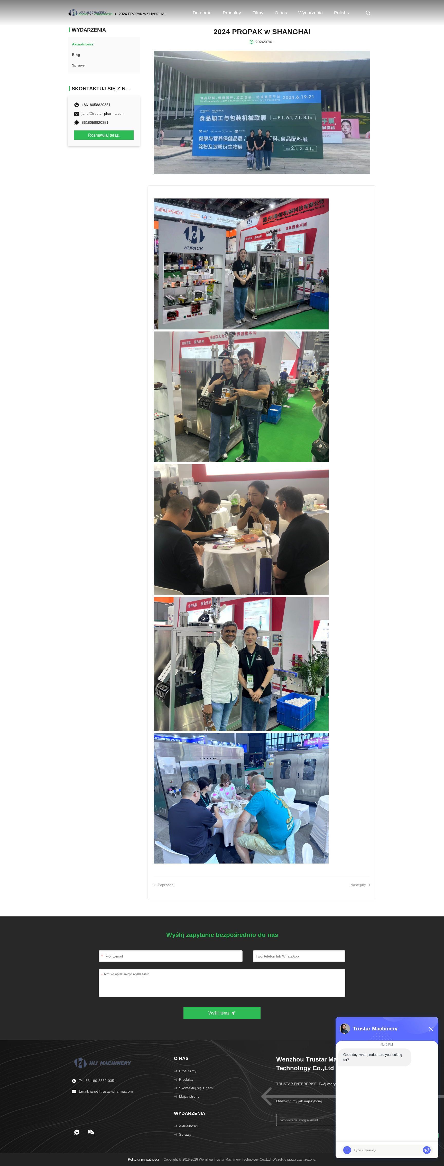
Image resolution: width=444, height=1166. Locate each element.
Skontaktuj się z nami (196, 1088)
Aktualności (188, 1126)
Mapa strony (189, 1096)
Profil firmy (187, 1071)
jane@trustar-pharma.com (103, 113)
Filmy (257, 12)
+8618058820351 (96, 105)
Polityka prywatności (143, 1159)
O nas (281, 12)
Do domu (202, 12)
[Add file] (347, 1150)
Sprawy (185, 1134)
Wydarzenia (310, 12)
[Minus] (431, 1029)
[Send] (427, 1150)
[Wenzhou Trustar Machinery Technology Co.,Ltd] (88, 12)
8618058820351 (95, 122)
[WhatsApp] (77, 1132)
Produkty (232, 12)
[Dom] (103, 1062)
